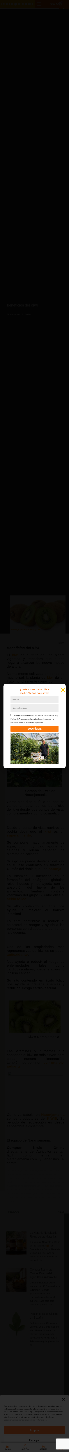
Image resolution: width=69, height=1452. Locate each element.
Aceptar (34, 1430)
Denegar (34, 1440)
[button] (63, 1399)
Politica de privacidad (42, 1448)
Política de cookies (23, 1448)
